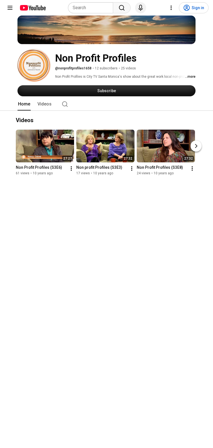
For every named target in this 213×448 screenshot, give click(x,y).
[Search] (122, 7)
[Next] (196, 146)
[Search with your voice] (140, 7)
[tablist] (106, 104)
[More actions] (71, 168)
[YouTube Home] (33, 8)
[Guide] (10, 7)
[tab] (24, 104)
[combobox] (92, 7)
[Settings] (171, 7)
